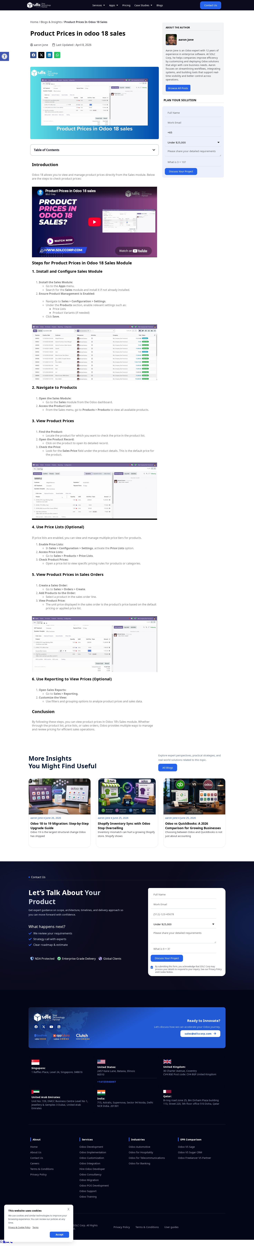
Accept (59, 1234)
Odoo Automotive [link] (139, 1146)
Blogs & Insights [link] (51, 22)
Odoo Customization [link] (91, 1157)
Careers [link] (34, 1163)
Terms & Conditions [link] (42, 1169)
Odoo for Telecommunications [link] (147, 1157)
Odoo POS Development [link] (94, 1185)
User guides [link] (171, 1227)
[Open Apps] (117, 5)
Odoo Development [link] (91, 1146)
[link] (4, 56)
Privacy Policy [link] (38, 1174)
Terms (35, 1227)
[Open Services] (104, 5)
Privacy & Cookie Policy (19, 1227)
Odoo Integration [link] (89, 1163)
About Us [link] (35, 1152)
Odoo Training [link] (88, 1196)
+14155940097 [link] (106, 1081)
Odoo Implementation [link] (92, 1152)
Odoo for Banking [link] (139, 1163)
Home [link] (34, 22)
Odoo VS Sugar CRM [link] (190, 1152)
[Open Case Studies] (151, 5)
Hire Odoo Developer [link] (92, 1169)
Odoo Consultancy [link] (90, 1174)
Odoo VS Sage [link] (186, 1146)
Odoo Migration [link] (89, 1180)
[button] (33, 55)
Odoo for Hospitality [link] (141, 1152)
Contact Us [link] (36, 1157)
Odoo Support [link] (87, 1191)
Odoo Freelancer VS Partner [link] (194, 1157)
